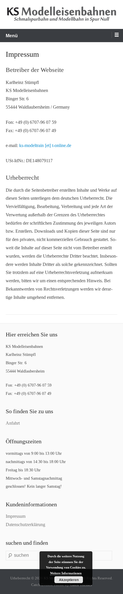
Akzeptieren (69, 579)
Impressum (15, 516)
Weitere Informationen (66, 573)
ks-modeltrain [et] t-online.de (45, 145)
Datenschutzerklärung (25, 524)
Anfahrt (13, 423)
